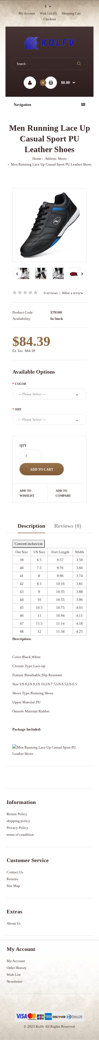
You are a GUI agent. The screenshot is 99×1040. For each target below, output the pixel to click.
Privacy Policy (17, 828)
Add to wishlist (27, 493)
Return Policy (17, 814)
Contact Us (15, 872)
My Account (27, 13)
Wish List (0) (48, 13)
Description (31, 526)
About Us (14, 923)
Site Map (13, 886)
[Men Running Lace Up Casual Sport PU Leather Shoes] (49, 225)
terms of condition (20, 834)
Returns (12, 879)
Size (18, 409)
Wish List (14, 975)
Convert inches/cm (29, 544)
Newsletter (14, 981)
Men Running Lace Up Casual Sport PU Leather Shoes (51, 164)
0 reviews (51, 293)
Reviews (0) (67, 526)
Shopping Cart (71, 13)
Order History (17, 968)
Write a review (72, 293)
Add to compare (63, 493)
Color (20, 383)
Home (36, 159)
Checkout (49, 19)
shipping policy (18, 821)
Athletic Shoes (55, 159)
